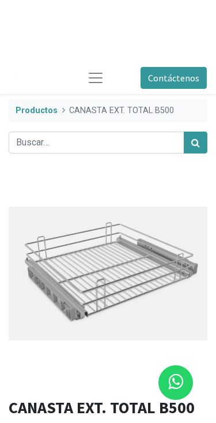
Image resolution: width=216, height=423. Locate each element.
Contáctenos (173, 78)
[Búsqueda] (195, 143)
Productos (37, 110)
